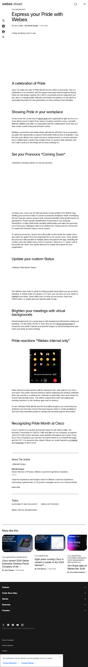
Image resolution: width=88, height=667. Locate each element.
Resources (6, 605)
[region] (31, 660)
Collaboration (18, 9)
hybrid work (43, 119)
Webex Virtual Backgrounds (24, 510)
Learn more (16, 487)
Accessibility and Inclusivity (24, 504)
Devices (5, 599)
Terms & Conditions (8, 640)
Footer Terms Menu (9, 593)
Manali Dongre (32, 26)
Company (6, 610)
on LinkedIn (72, 440)
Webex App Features (50, 504)
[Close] (60, 657)
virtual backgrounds (64, 324)
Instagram (19, 443)
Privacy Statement (7, 645)
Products (5, 587)
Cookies (4, 651)
